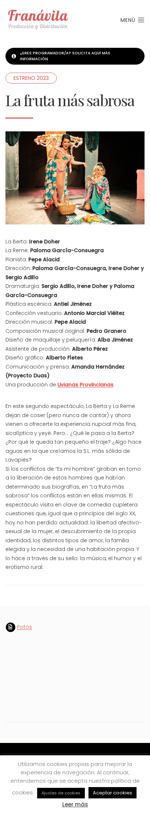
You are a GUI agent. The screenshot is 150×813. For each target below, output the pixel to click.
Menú (129, 20)
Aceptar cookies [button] (112, 792)
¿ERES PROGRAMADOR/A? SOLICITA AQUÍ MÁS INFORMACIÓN (65, 56)
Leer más (75, 804)
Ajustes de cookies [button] (61, 793)
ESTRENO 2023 (31, 78)
